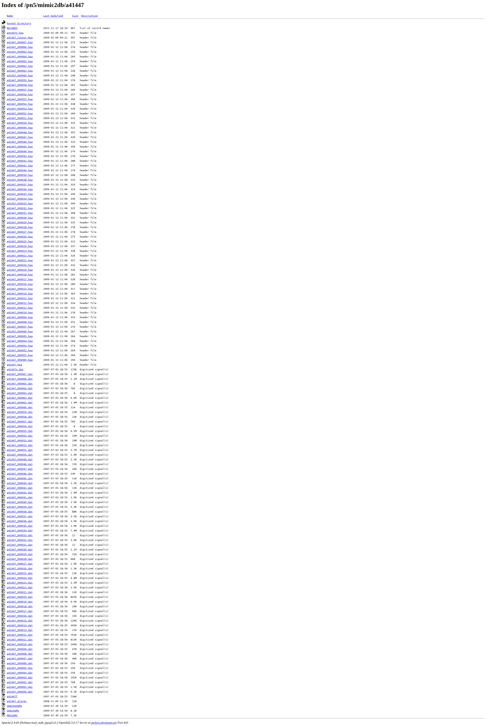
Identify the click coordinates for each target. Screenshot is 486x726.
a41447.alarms (17, 701)
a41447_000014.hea (20, 293)
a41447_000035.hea (20, 194)
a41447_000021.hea (20, 260)
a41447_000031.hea (20, 213)
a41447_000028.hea (20, 227)
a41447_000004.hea (20, 341)
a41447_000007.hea (20, 326)
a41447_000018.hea (20, 274)
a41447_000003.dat (20, 677)
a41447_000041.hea (20, 165)
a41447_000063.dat (20, 393)
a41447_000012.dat (20, 634)
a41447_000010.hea (20, 312)
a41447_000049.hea (20, 127)
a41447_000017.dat (20, 611)
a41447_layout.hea (20, 37)
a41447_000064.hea (20, 56)
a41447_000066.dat (20, 379)
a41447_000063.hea (20, 61)
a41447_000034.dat (20, 530)
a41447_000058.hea (20, 85)
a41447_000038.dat (20, 511)
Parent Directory (19, 23)
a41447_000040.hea (20, 170)
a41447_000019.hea (20, 269)
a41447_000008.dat (20, 653)
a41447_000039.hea (20, 175)
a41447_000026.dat (20, 568)
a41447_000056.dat (20, 426)
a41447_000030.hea (20, 217)
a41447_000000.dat (20, 691)
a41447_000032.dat (20, 540)
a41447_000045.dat (20, 478)
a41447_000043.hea (20, 156)
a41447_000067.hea (20, 42)
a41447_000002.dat (20, 682)
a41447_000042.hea (20, 160)
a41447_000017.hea (20, 279)
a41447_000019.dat (20, 601)
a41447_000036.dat (20, 521)
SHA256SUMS (14, 706)
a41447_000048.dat (20, 464)
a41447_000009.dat (20, 649)
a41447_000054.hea (20, 104)
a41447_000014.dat (20, 625)
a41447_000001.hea (20, 355)
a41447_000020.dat (20, 597)
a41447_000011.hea (20, 307)
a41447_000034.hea (20, 198)
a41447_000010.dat (20, 644)
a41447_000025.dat (20, 573)
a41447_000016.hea (20, 284)
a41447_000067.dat (20, 374)
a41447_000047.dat (20, 469)
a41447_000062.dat (20, 397)
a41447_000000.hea (20, 360)
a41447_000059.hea (20, 80)
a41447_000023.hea (20, 251)
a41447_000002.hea (20, 350)
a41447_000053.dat (20, 440)
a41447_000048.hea (20, 132)
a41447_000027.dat (20, 563)
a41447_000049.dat (20, 459)
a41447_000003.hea (20, 345)
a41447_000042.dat (20, 492)
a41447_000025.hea (20, 241)
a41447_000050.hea (20, 123)
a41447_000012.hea (20, 303)
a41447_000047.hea (20, 137)
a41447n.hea (15, 32)
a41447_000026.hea (20, 236)
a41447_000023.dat (20, 582)
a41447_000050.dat (20, 454)
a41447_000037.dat (20, 516)
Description (89, 15)
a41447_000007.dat (20, 658)
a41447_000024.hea (20, 246)
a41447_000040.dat (20, 502)
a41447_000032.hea (20, 208)
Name (10, 15)
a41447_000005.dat (20, 668)
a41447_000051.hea (20, 118)
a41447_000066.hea (20, 47)
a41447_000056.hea (20, 94)
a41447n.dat (15, 369)
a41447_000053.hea (20, 108)
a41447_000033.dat (20, 535)
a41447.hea (14, 364)
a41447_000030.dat (20, 549)
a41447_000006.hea (20, 331)
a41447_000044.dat (20, 483)
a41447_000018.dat (20, 606)
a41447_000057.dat (20, 421)
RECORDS (12, 28)
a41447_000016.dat (20, 616)
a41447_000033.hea (20, 203)
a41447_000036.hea (20, 189)
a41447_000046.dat (20, 473)
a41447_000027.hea (20, 232)
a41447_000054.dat (20, 435)
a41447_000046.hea (20, 141)
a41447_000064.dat (20, 388)
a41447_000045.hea (20, 146)
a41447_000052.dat (20, 445)
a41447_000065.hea (20, 51)
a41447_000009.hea (20, 317)
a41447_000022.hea (20, 255)
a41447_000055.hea (20, 99)
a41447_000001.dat (20, 687)
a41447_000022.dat (20, 587)
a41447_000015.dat (20, 620)
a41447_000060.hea (20, 75)
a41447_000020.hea (20, 265)
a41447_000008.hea (20, 322)
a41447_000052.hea (20, 113)
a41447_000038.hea (20, 179)
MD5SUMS (12, 715)
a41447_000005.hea (20, 336)
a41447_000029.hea (20, 222)
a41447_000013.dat (20, 630)
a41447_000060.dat (20, 407)
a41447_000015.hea (20, 288)
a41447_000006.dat (20, 663)
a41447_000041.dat (20, 497)
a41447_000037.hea (20, 184)
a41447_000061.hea (20, 70)
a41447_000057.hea (20, 89)
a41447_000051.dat (20, 450)
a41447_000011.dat (20, 639)
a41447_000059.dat (20, 412)
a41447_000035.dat (20, 525)
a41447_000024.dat (20, 578)
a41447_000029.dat (20, 554)
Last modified (53, 15)
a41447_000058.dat (20, 416)
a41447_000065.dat (20, 383)
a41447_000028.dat (20, 559)
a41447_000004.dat (20, 672)
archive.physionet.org (104, 722)
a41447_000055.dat (20, 431)
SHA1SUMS (13, 710)
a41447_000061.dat (20, 402)
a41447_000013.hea (20, 298)
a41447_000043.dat (20, 488)
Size (75, 15)
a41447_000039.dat (20, 506)
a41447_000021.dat (20, 592)
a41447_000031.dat (20, 544)
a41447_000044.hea (20, 151)
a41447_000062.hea (20, 66)
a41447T (12, 696)
